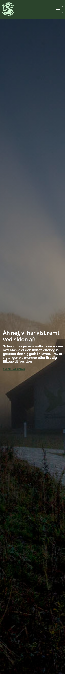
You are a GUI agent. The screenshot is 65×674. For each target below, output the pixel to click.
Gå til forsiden (14, 369)
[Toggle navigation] (58, 9)
